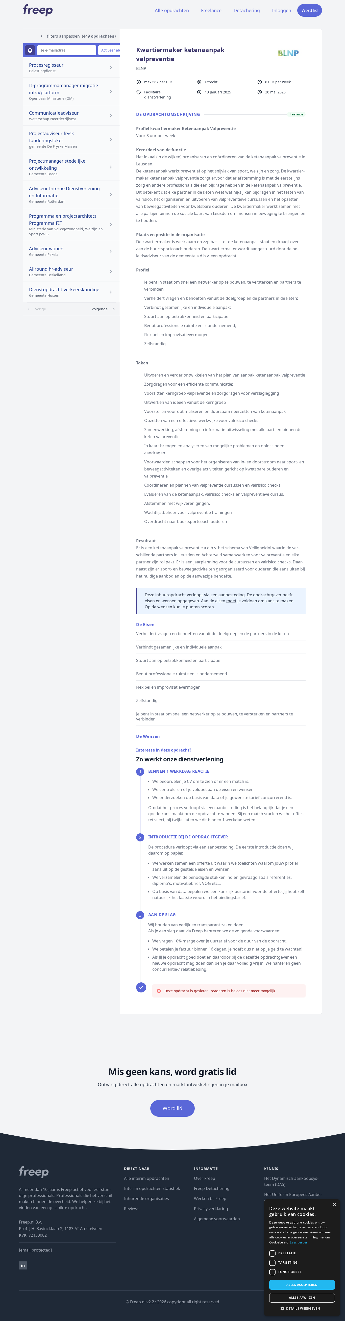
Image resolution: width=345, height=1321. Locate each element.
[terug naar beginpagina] (67, 1172)
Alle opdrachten (172, 10)
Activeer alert (112, 50)
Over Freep (204, 1178)
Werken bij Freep (210, 1198)
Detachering (247, 10)
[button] (302, 1308)
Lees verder (298, 1242)
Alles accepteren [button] (301, 1285)
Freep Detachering (212, 1188)
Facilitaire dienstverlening (157, 94)
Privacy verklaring (211, 1208)
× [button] (334, 1205)
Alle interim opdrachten (146, 1178)
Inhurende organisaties (146, 1198)
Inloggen (281, 10)
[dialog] (302, 1257)
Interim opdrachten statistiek (152, 1188)
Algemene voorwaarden (217, 1219)
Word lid (310, 10)
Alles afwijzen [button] (302, 1297)
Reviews (131, 1208)
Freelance (211, 10)
